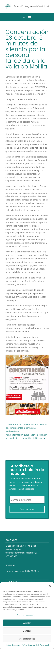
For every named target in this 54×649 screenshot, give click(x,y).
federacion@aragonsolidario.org (21, 552)
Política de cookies (12, 645)
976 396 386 (11, 556)
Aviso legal (44, 645)
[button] (49, 585)
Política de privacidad (30, 645)
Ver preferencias (27, 638)
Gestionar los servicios (26, 615)
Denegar (27, 630)
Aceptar (27, 622)
